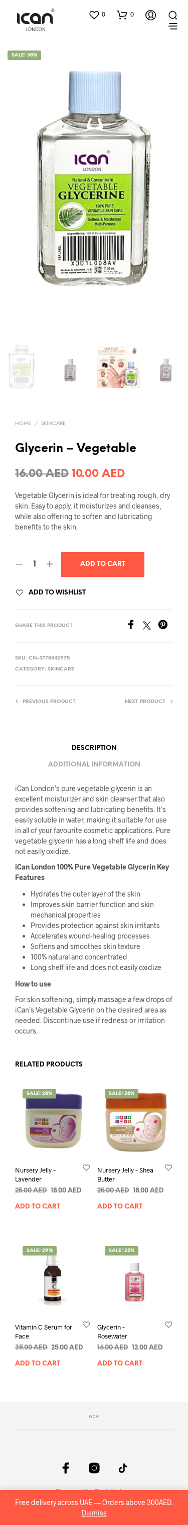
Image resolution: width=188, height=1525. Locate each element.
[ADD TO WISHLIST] (86, 1168)
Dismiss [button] (94, 1512)
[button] (96, 15)
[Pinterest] (165, 626)
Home (23, 423)
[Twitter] (150, 626)
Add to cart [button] (37, 1207)
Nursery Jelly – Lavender (35, 1175)
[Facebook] (134, 626)
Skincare (53, 423)
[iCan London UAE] (66, 1468)
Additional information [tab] (94, 765)
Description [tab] (94, 748)
